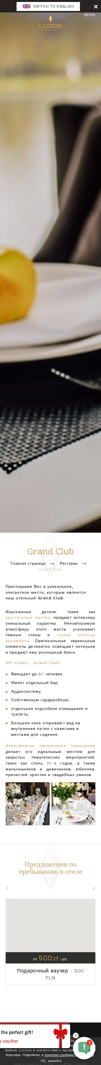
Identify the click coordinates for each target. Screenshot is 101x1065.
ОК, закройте (51, 1061)
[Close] (95, 6)
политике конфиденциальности (69, 1055)
